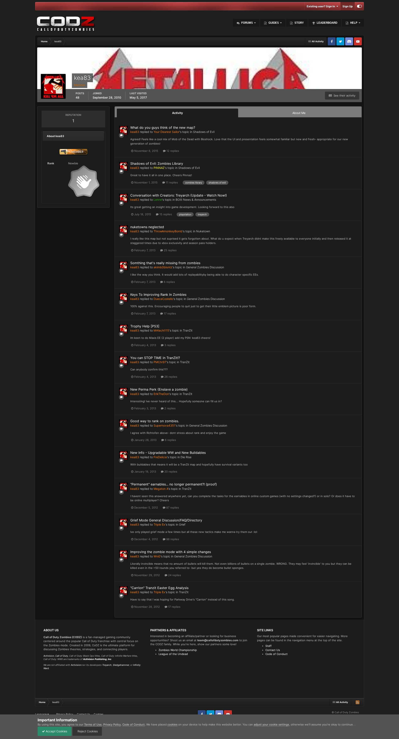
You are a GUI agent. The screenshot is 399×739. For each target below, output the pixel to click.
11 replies (171, 182)
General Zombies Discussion (205, 267)
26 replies (170, 376)
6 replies (169, 281)
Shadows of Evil (203, 132)
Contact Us (272, 650)
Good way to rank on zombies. (154, 421)
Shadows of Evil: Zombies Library (156, 163)
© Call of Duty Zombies (345, 712)
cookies (172, 724)
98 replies (172, 539)
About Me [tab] (298, 113)
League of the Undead (173, 654)
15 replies (165, 214)
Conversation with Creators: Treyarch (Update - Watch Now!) (178, 195)
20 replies (170, 471)
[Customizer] (359, 6)
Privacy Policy (64, 714)
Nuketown (203, 231)
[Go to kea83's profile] (123, 130)
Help (353, 22)
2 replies (170, 408)
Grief (182, 524)
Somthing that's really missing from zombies (165, 263)
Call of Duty (61, 655)
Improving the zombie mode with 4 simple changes (170, 552)
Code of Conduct (276, 654)
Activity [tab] (177, 113)
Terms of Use (93, 724)
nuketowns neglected (147, 227)
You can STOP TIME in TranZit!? (155, 358)
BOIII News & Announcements (196, 199)
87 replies (172, 507)
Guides (274, 22)
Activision (48, 655)
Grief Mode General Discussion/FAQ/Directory (166, 520)
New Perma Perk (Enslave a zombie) (159, 389)
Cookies (98, 714)
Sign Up (347, 6)
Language (41, 714)
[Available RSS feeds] (357, 702)
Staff (268, 645)
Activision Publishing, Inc (97, 659)
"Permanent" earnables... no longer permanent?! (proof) (173, 484)
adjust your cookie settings (271, 724)
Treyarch (107, 664)
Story (299, 22)
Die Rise (186, 457)
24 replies (174, 575)
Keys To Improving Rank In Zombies (158, 294)
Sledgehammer (121, 664)
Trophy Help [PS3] (144, 326)
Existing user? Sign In (321, 6)
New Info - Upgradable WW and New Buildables (168, 453)
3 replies (170, 345)
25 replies (170, 250)
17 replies (169, 313)
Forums (246, 22)
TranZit (187, 330)
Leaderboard (326, 22)
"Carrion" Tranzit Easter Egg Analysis (159, 588)
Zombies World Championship (178, 650)
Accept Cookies (56, 731)
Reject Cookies (87, 731)
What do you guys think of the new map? (162, 127)
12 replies (172, 150)
